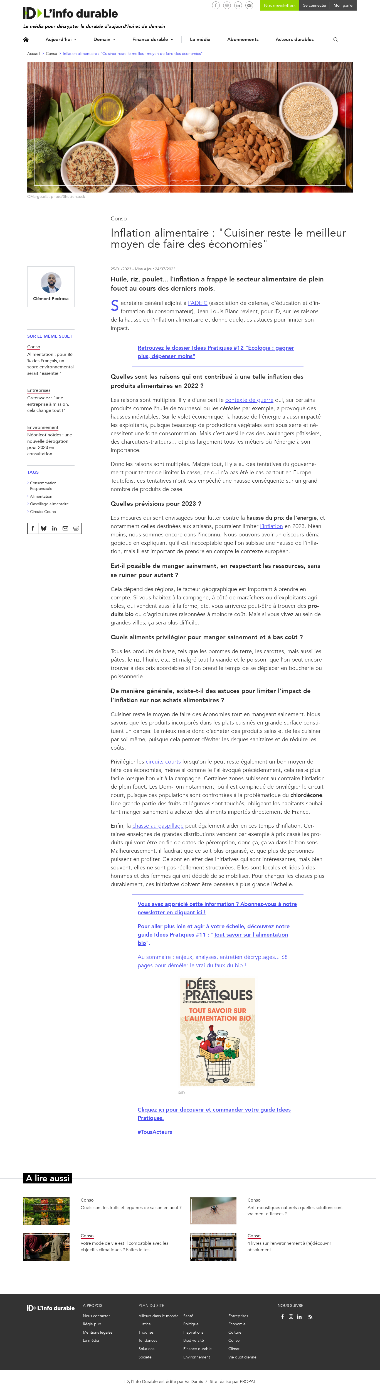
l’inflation (271, 526)
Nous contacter (96, 1316)
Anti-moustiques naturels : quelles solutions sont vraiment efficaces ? (295, 1211)
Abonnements (243, 39)
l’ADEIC (198, 303)
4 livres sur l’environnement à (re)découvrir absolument (289, 1246)
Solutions (146, 1348)
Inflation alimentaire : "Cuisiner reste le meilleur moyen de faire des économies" (133, 53)
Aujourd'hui (58, 39)
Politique (191, 1324)
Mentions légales (97, 1332)
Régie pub (92, 1324)
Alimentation (41, 496)
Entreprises (238, 1316)
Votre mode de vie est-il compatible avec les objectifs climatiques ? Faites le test (124, 1246)
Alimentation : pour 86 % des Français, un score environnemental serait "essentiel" (50, 363)
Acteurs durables (295, 39)
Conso (51, 53)
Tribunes (146, 1332)
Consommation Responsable (43, 485)
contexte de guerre (249, 400)
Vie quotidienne (242, 1357)
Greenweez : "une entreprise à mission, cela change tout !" (48, 404)
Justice (145, 1324)
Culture (234, 1332)
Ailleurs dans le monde (159, 1316)
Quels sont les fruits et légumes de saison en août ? (131, 1207)
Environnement (196, 1357)
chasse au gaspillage (158, 826)
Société (145, 1357)
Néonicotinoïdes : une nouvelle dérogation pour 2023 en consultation (49, 444)
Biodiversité (193, 1340)
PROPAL (248, 1381)
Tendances (148, 1340)
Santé (188, 1316)
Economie (237, 1324)
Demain (101, 39)
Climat (234, 1348)
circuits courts (163, 761)
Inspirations (193, 1332)
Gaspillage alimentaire (49, 504)
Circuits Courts (43, 511)
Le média (200, 39)
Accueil (26, 39)
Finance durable (150, 39)
